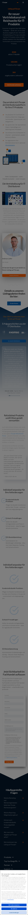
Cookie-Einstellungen (14, 912)
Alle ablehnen (14, 908)
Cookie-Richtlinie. (10, 899)
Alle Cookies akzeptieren (14, 905)
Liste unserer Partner (5, 902)
